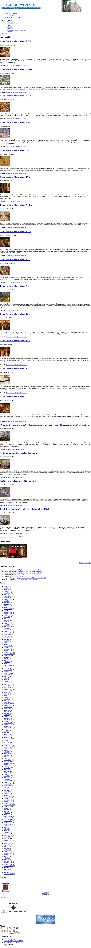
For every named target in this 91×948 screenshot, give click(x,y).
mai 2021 (6, 679)
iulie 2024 (6, 618)
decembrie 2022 (8, 649)
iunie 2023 (7, 639)
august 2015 (7, 787)
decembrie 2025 (8, 597)
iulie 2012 (6, 846)
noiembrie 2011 (8, 853)
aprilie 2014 (7, 813)
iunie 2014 (7, 809)
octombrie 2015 (8, 784)
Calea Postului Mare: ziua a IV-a (15, 314)
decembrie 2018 (8, 723)
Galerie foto (10, 15)
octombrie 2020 (8, 691)
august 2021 (7, 674)
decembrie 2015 (8, 780)
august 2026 (7, 586)
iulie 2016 (6, 769)
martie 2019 (7, 718)
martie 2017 (7, 756)
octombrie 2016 (8, 764)
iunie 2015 (7, 790)
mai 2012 (6, 850)
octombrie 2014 (8, 803)
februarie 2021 (8, 684)
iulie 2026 (6, 588)
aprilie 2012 (7, 851)
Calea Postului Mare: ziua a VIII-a (16, 205)
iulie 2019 (6, 711)
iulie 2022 (6, 657)
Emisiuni (9, 31)
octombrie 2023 (8, 633)
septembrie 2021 (8, 673)
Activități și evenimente (12, 449)
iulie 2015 (6, 789)
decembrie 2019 (8, 703)
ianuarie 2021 (7, 686)
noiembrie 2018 (8, 724)
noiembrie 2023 (8, 631)
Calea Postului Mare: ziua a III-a (15, 340)
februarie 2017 (8, 758)
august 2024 (7, 617)
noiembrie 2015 (8, 782)
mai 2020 (6, 695)
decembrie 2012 (8, 838)
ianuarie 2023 (7, 647)
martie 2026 (7, 593)
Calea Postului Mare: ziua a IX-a (15, 177)
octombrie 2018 (8, 726)
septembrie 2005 (8, 874)
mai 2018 (6, 734)
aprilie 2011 (7, 858)
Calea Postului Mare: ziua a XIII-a (16, 69)
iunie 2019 (7, 713)
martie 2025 (7, 607)
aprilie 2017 (7, 755)
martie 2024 (7, 625)
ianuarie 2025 (7, 610)
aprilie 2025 (7, 605)
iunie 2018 (7, 732)
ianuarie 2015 (7, 798)
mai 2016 (6, 772)
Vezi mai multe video (85, 563)
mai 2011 (6, 856)
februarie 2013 (8, 835)
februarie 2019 (8, 719)
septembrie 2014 (8, 805)
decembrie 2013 (8, 819)
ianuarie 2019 (7, 721)
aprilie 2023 (7, 642)
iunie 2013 (7, 829)
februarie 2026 (8, 594)
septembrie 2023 (8, 634)
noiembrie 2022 (8, 650)
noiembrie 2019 (8, 705)
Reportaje (10, 28)
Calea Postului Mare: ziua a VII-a (15, 231)
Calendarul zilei (11, 22)
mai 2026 (6, 589)
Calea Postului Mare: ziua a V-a (14, 286)
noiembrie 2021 (8, 670)
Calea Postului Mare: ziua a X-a (14, 150)
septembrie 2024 (8, 615)
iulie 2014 (6, 808)
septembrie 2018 (8, 727)
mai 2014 (6, 811)
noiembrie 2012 (8, 840)
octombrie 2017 (8, 745)
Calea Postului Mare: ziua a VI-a (15, 259)
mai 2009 (6, 867)
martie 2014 (7, 814)
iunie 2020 (7, 694)
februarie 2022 (8, 665)
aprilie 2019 (7, 716)
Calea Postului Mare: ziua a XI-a (15, 122)
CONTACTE (7, 33)
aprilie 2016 (7, 774)
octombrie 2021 (8, 671)
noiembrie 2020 (8, 689)
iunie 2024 (7, 620)
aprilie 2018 (7, 736)
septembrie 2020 (8, 692)
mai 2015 (6, 792)
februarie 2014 (8, 816)
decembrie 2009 (8, 861)
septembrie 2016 (8, 766)
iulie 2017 (6, 750)
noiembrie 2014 (8, 801)
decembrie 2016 (8, 761)
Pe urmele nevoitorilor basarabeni (16, 30)
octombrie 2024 (8, 613)
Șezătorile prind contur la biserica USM (18, 481)
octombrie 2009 (8, 864)
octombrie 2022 (8, 652)
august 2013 (7, 825)
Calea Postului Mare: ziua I (12, 397)
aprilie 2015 (7, 793)
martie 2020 (7, 699)
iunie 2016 (7, 771)
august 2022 (7, 655)
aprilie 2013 (7, 832)
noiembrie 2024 (8, 612)
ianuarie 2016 (7, 779)
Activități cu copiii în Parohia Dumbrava (18, 453)
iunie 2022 (7, 658)
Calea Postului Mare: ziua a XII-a (15, 96)
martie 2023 (7, 644)
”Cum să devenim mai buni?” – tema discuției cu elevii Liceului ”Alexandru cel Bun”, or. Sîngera (44, 425)
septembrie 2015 (8, 785)
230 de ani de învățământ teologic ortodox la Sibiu (23, 579)
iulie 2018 (6, 731)
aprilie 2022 (7, 662)
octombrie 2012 (8, 842)
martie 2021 (7, 683)
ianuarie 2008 (7, 870)
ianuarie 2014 (7, 817)
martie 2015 (7, 795)
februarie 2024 (8, 626)
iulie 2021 (6, 676)
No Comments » (22, 65)
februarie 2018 (8, 739)
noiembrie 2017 (8, 744)
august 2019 (7, 710)
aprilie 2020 (7, 697)
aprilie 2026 (7, 591)
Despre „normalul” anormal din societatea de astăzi (31, 578)
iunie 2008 (7, 869)
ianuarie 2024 (7, 628)
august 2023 (7, 636)
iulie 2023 (6, 638)
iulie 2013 (6, 827)
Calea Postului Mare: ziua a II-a (14, 369)
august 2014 (7, 806)
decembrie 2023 (8, 630)
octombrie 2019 (8, 707)
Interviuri (9, 27)
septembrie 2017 (8, 747)
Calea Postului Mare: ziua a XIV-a (15, 41)
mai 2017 (6, 753)
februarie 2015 (8, 797)
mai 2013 (6, 830)
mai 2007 (6, 872)
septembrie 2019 (8, 708)
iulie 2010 (6, 859)
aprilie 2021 (7, 681)
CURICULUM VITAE (10, 14)
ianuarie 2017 (7, 760)
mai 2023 (6, 641)
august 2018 (7, 729)
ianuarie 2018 (7, 740)
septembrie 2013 (8, 824)
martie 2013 (7, 833)
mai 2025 (6, 604)
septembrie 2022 (8, 654)
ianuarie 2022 (7, 666)
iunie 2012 (7, 848)
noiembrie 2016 (8, 763)
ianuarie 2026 (7, 596)
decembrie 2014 (8, 800)
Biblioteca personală (12, 23)
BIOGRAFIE (20, 574)
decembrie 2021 (8, 668)
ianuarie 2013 (7, 837)
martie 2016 (7, 776)
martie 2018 (7, 737)
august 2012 (7, 845)
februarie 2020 (8, 700)
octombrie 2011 (8, 854)
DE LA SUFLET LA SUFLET (12, 19)
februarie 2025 (8, 609)
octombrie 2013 (8, 822)
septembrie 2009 (8, 866)
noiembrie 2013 (8, 821)
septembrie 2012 (8, 843)
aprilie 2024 (7, 623)
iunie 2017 (7, 752)
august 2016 (7, 768)
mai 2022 (6, 660)
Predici (9, 25)
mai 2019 (6, 715)
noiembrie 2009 (8, 862)
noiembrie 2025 (8, 599)
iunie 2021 (7, 678)
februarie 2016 (8, 777)
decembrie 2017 (8, 742)
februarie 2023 (8, 646)
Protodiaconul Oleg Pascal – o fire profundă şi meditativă (26, 570)
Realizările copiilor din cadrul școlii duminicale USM (24, 509)
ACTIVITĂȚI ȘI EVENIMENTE (13, 17)
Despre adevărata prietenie (19, 576)
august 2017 (7, 748)
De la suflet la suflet (11, 65)
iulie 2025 (6, 601)
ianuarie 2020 (7, 702)
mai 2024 (6, 621)
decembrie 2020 (8, 687)
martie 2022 (7, 663)
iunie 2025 (7, 602)
